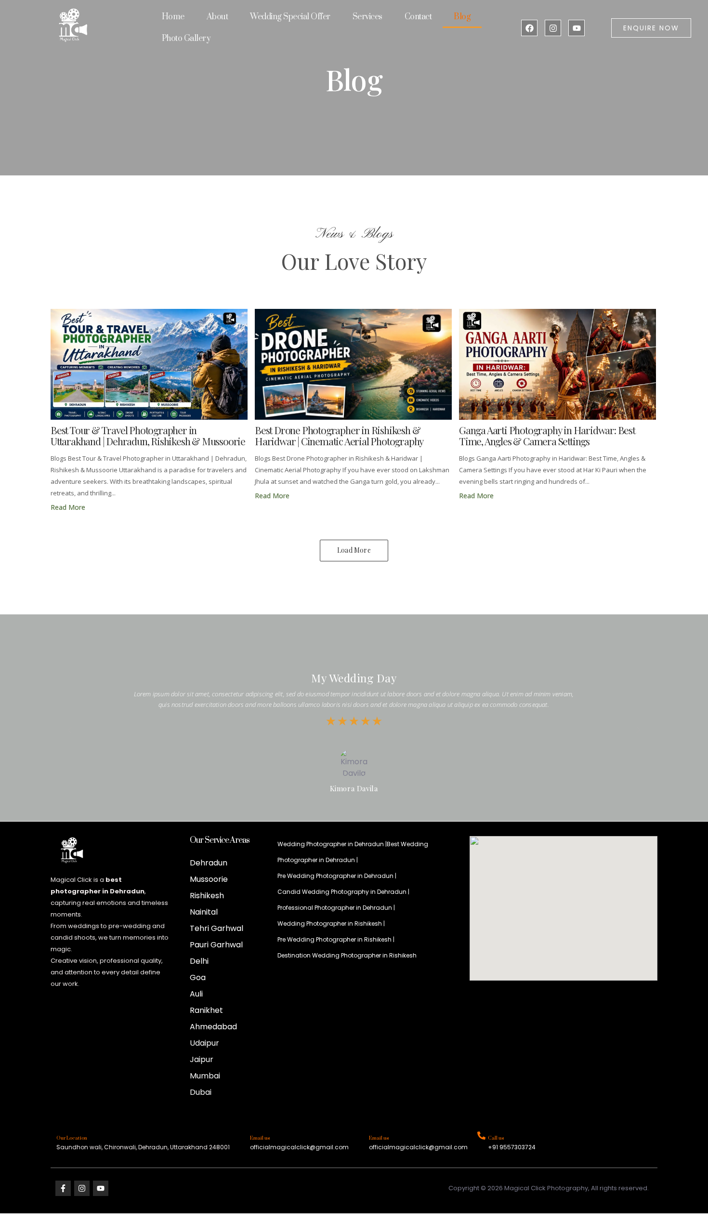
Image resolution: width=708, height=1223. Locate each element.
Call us (496, 1138)
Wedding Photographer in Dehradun (330, 844)
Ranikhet (206, 1010)
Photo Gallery (186, 38)
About (217, 17)
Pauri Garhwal (216, 944)
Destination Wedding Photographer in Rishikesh (347, 955)
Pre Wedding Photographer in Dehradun (335, 876)
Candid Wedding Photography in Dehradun (341, 892)
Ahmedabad (213, 1026)
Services (367, 17)
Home (173, 17)
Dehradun (208, 862)
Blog (462, 17)
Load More (354, 550)
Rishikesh (207, 895)
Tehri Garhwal (216, 928)
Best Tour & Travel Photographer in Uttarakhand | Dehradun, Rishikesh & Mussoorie (148, 436)
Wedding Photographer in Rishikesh (329, 923)
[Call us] (481, 1136)
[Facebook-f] (63, 1188)
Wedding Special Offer (290, 17)
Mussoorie (209, 879)
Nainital (204, 911)
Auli (196, 993)
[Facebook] (529, 28)
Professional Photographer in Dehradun (334, 908)
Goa (198, 977)
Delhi (199, 961)
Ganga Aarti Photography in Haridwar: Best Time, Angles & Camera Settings (547, 436)
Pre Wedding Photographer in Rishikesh (334, 939)
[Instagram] (553, 28)
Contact (418, 17)
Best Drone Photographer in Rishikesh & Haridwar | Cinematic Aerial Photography (339, 436)
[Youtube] (576, 28)
